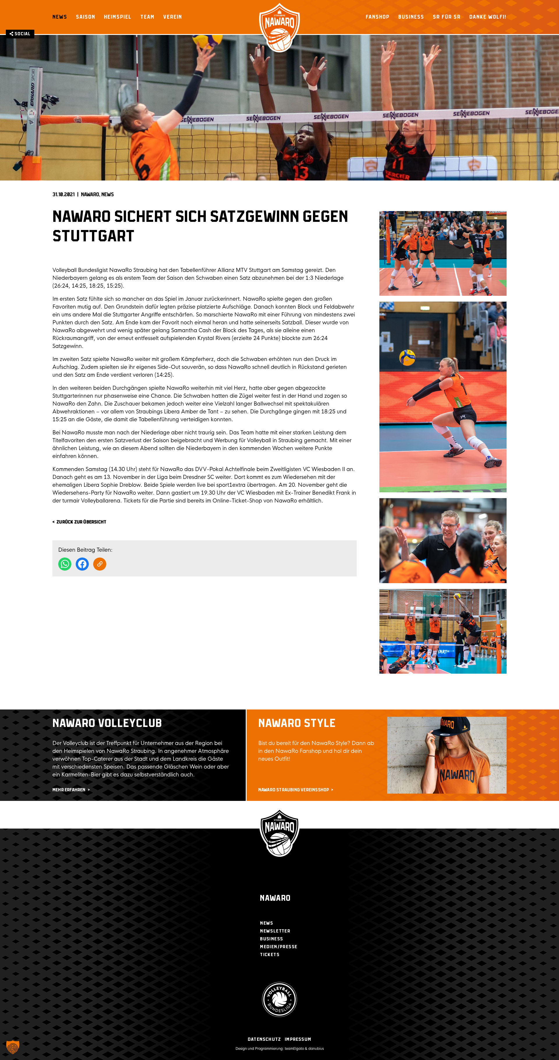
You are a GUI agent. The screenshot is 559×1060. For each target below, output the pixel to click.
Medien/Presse (278, 947)
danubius (316, 1048)
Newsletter (275, 931)
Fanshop (378, 17)
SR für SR (447, 17)
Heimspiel (118, 17)
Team (147, 17)
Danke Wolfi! (488, 17)
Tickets (270, 955)
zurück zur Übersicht (81, 522)
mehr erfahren (69, 790)
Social (22, 34)
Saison (85, 17)
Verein (172, 17)
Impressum (298, 1039)
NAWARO (90, 194)
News (59, 17)
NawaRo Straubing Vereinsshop (293, 790)
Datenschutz (264, 1039)
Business (411, 17)
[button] (13, 1047)
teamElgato (294, 1048)
